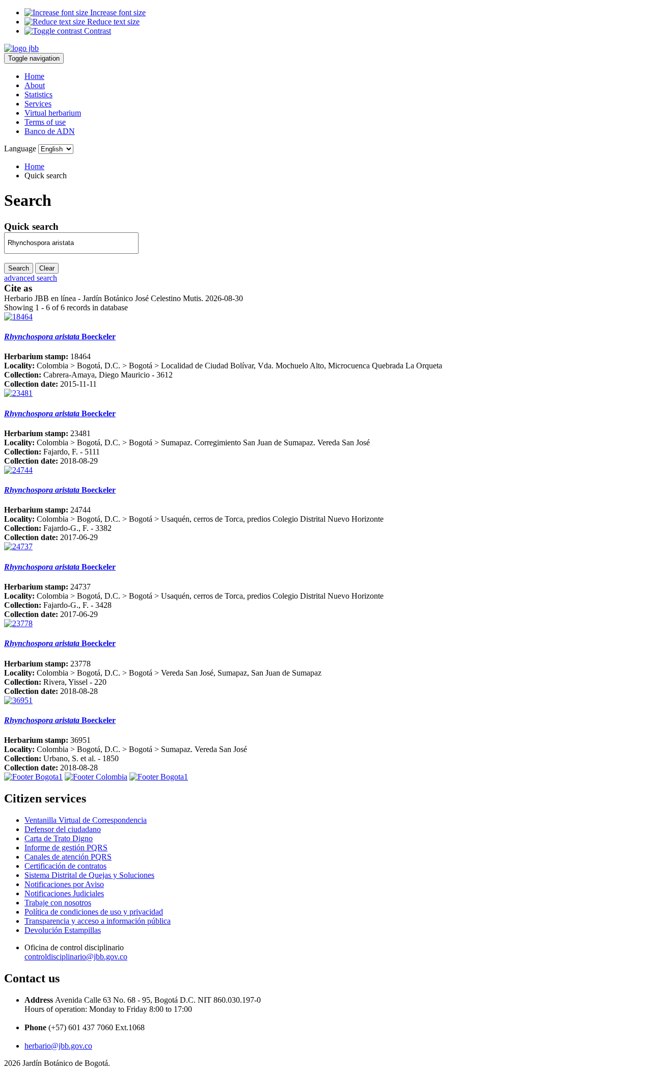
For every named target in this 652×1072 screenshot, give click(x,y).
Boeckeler (60, 336)
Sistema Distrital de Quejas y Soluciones (89, 875)
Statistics (38, 94)
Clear (47, 268)
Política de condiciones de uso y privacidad (93, 911)
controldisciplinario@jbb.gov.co (75, 956)
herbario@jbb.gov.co (58, 1045)
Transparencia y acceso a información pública (97, 921)
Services (37, 103)
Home (34, 76)
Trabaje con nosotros (57, 902)
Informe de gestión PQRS (65, 847)
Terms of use (45, 122)
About (34, 85)
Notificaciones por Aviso (64, 884)
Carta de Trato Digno (58, 838)
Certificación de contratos (65, 866)
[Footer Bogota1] (33, 776)
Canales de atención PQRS (68, 856)
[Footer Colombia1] (158, 776)
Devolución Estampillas (62, 930)
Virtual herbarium (52, 113)
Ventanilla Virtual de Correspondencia (85, 820)
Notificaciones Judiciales (64, 893)
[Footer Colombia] (96, 776)
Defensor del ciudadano (62, 829)
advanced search (30, 278)
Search (18, 268)
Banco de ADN (49, 131)
